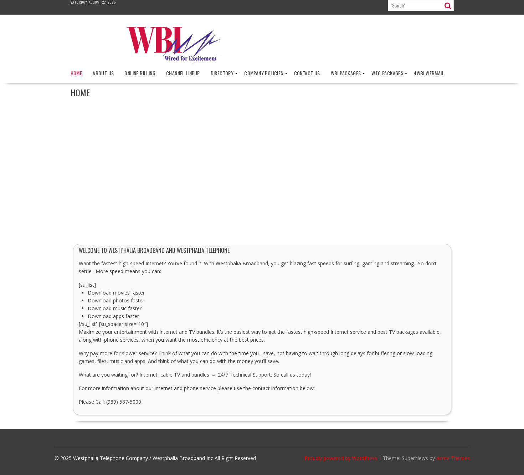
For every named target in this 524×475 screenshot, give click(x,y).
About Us (103, 73)
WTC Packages (387, 73)
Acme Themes (453, 458)
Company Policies (263, 73)
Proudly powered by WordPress (340, 458)
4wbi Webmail (429, 73)
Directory (222, 73)
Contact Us (307, 73)
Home (76, 73)
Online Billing (139, 73)
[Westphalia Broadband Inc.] (262, 62)
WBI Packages (346, 73)
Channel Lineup (183, 73)
